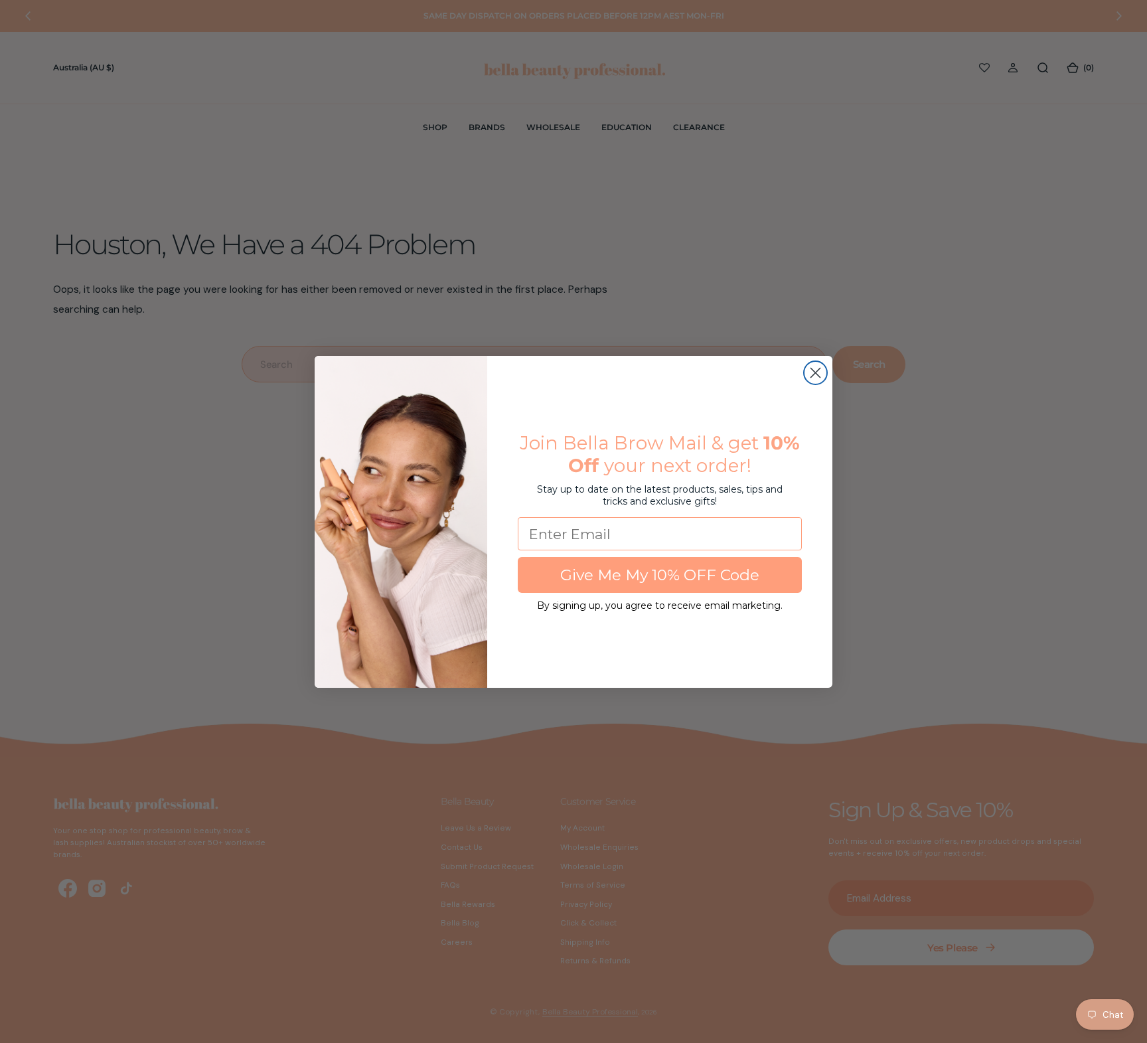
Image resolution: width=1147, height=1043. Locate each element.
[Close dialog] (815, 372)
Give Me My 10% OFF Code (659, 575)
